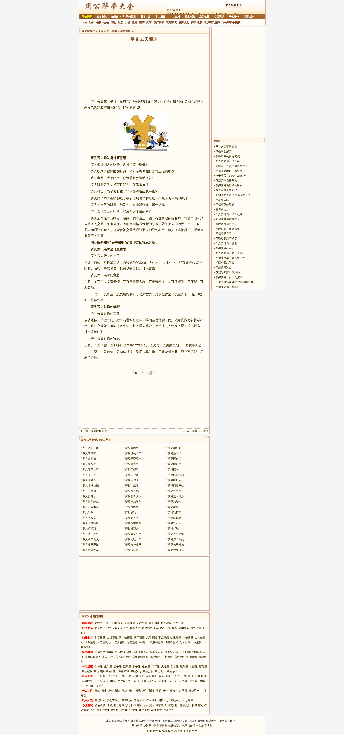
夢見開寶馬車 (133, 458)
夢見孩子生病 (200, 431)
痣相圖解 (179, 656)
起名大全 (135, 627)
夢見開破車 (132, 469)
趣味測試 (124, 705)
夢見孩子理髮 (91, 544)
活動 (113, 22)
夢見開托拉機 (91, 485)
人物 (84, 22)
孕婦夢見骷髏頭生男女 (229, 185)
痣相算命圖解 (140, 656)
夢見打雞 (173, 528)
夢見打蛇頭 (89, 528)
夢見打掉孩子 (133, 544)
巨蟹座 (127, 666)
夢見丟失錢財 (89, 439)
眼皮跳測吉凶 (123, 651)
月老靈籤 (102, 642)
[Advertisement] (144, 69)
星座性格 (87, 680)
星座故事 (172, 671)
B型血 (114, 710)
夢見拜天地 (132, 490)
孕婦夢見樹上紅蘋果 (228, 286)
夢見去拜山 (89, 490)
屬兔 (117, 690)
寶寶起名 (147, 627)
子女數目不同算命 (226, 146)
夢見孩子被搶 (176, 544)
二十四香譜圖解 (189, 651)
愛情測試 (100, 705)
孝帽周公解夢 (224, 151)
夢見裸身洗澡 (176, 549)
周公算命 (87, 622)
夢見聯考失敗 (133, 496)
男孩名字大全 (103, 627)
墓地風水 (175, 700)
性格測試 (112, 705)
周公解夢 (87, 16)
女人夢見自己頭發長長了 (230, 252)
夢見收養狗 (132, 517)
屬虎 (111, 690)
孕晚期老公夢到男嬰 (228, 228)
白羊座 (99, 666)
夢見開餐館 (89, 480)
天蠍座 (165, 666)
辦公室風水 (113, 700)
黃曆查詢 (248, 16)
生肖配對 (181, 690)
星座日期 (164, 676)
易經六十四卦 (103, 622)
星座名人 (160, 671)
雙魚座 (203, 666)
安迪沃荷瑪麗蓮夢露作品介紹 (233, 194)
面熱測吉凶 (171, 651)
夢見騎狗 (130, 512)
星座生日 (187, 676)
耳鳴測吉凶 (156, 651)
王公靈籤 (197, 642)
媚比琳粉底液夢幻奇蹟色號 (232, 165)
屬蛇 (131, 690)
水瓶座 (194, 666)
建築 (142, 22)
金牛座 (108, 666)
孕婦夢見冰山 (224, 267)
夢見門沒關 (132, 485)
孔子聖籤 (185, 642)
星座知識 (123, 671)
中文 (194, 730)
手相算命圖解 (123, 656)
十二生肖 (175, 16)
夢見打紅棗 (174, 523)
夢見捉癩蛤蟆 (133, 523)
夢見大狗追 (132, 506)
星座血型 (156, 710)
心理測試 (219, 16)
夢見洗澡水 (132, 549)
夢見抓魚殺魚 (91, 501)
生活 (120, 22)
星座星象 (125, 676)
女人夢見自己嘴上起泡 (229, 161)
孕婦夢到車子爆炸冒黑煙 (230, 257)
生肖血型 (168, 710)
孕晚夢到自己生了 (226, 223)
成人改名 (159, 627)
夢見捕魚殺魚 (133, 501)
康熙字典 (196, 627)
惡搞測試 (185, 705)
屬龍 (124, 690)
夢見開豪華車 (91, 469)
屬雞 (158, 690)
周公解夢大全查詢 (92, 31)
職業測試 (161, 705)
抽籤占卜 (116, 16)
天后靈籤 (151, 637)
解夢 (170, 730)
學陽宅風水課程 (225, 262)
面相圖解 (155, 656)
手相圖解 (167, 656)
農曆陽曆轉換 (93, 656)
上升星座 (100, 680)
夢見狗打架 (174, 512)
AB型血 (133, 710)
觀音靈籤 (100, 637)
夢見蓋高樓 (174, 453)
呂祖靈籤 (112, 637)
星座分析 (148, 671)
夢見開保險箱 (176, 474)
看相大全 (146, 16)
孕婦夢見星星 (224, 233)
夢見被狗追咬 (91, 506)
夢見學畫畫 (89, 453)
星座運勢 (99, 671)
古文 (155, 730)
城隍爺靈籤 (171, 642)
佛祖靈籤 (175, 637)
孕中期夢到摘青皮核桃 (229, 156)
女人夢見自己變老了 (228, 243)
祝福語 (163, 730)
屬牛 (104, 690)
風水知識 (190, 16)
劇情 (149, 730)
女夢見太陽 (222, 199)
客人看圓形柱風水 (226, 190)
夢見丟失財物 (176, 533)
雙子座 (118, 666)
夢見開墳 (173, 469)
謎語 (176, 730)
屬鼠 (97, 690)
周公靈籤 (188, 637)
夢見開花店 (132, 474)
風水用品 (188, 700)
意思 (188, 730)
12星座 (176, 676)
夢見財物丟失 (99, 431)
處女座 (146, 666)
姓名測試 (102, 16)
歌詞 (182, 730)
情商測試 (197, 705)
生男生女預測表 (104, 651)
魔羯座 (184, 666)
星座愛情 (135, 671)
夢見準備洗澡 (91, 549)
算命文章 (178, 622)
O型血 (123, 710)
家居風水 (100, 700)
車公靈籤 (163, 637)
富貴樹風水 (222, 209)
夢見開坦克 (174, 480)
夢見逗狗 (88, 512)
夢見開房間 (132, 480)
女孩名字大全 (120, 627)
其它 (149, 22)
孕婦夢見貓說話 (225, 204)
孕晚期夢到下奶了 (226, 238)
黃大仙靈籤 (125, 637)
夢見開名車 (89, 474)
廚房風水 (163, 700)
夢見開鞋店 (174, 458)
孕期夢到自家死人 (226, 180)
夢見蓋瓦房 (89, 458)
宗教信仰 (234, 16)
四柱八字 (117, 622)
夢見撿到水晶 (133, 453)
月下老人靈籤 (117, 642)
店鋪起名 (183, 627)
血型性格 (204, 16)
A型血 (106, 710)
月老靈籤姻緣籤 (136, 642)
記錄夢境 (171, 22)
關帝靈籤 (139, 637)
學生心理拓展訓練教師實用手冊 (234, 282)
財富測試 (136, 705)
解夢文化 (184, 22)
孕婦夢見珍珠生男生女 (229, 170)
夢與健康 (196, 22)
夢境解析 (125, 31)
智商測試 (148, 705)
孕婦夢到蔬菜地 (225, 248)
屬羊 (145, 690)
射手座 (175, 666)
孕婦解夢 (159, 22)
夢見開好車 (174, 463)
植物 (99, 22)
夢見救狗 (173, 506)
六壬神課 (154, 622)
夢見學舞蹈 (132, 447)
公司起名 (171, 627)
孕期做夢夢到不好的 (228, 272)
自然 (127, 22)
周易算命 (142, 622)
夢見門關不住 (176, 485)
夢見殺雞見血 (91, 447)
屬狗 (165, 690)
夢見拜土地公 (176, 490)
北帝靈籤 (90, 642)
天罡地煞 (129, 622)
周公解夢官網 (109, 7)
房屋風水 (151, 700)
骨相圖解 (191, 656)
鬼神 (134, 22)
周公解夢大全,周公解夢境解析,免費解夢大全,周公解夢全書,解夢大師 (172, 725)
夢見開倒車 (132, 463)
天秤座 (156, 666)
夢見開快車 (89, 463)
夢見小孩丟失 (91, 539)
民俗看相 (87, 651)
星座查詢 (151, 676)
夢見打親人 (132, 528)
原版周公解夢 (212, 22)
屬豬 (172, 690)
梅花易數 (166, 622)
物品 (106, 22)
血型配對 (144, 710)
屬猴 (151, 690)
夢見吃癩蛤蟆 (91, 523)
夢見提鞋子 (89, 496)
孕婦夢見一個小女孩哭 (229, 277)
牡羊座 (112, 680)
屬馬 (138, 690)
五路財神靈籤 (155, 642)
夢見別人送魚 (176, 496)
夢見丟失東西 (133, 533)
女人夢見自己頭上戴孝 (229, 214)
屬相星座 (193, 690)
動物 (91, 22)
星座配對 (87, 671)
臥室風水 (127, 700)
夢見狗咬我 (89, 517)
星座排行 (111, 671)
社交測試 (173, 705)
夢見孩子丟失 (91, 533)
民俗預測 (131, 16)
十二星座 (160, 16)
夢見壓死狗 (174, 517)
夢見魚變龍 (174, 501)
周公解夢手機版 (231, 22)
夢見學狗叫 (174, 447)
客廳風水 (139, 700)
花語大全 (107, 656)
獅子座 (137, 666)
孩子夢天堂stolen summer (231, 175)
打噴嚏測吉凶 (140, 651)
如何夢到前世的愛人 (228, 219)
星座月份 (200, 676)
